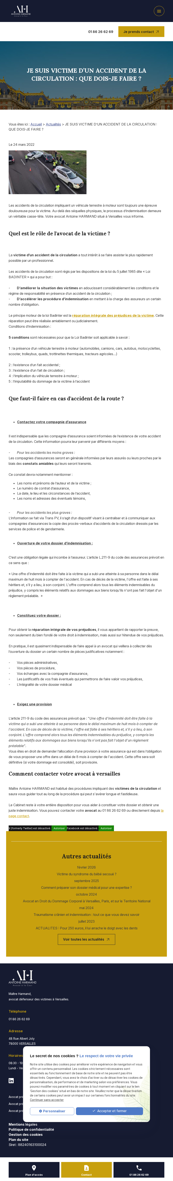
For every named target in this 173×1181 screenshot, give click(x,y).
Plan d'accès (34, 1174)
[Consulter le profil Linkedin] (11, 1080)
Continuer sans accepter (47, 1100)
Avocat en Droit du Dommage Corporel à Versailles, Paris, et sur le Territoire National (86, 901)
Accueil (36, 124)
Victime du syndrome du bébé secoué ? (86, 874)
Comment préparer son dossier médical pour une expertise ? (86, 887)
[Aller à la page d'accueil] (21, 10)
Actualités (53, 124)
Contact (86, 1174)
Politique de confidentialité (31, 1129)
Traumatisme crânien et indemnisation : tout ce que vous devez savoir (86, 914)
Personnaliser (54, 1111)
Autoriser (59, 828)
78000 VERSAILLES (22, 1041)
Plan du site (18, 1139)
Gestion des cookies (26, 1134)
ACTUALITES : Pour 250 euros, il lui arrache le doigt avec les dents (87, 928)
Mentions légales (23, 1124)
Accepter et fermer (111, 1111)
